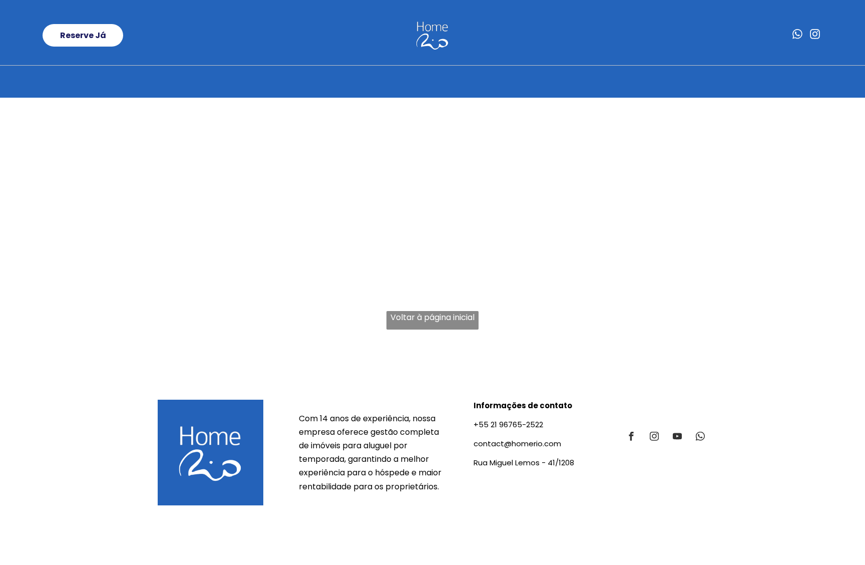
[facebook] (631, 437)
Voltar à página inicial (432, 317)
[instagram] (814, 35)
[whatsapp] (797, 35)
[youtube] (677, 437)
